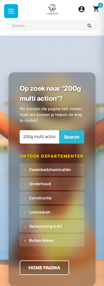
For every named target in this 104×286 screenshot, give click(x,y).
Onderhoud (37, 183)
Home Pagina (44, 267)
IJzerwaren (37, 212)
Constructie (38, 197)
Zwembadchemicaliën (47, 169)
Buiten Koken (39, 240)
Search (71, 137)
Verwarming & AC (43, 226)
